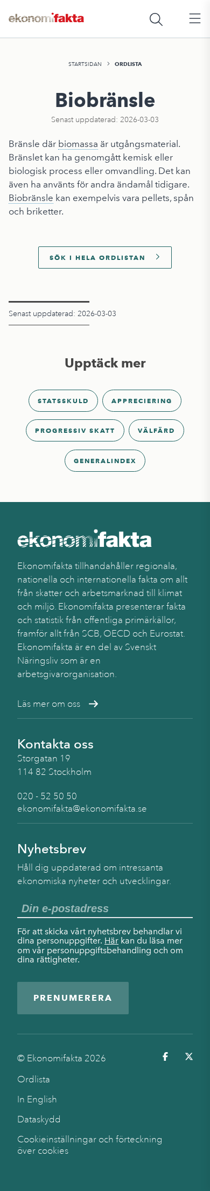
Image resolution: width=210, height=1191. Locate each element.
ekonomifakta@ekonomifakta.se (82, 808)
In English (37, 1099)
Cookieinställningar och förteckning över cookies (90, 1145)
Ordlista (128, 64)
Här (111, 940)
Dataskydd (39, 1119)
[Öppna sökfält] (156, 19)
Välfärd (156, 430)
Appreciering (141, 401)
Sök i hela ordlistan (97, 257)
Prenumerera (73, 998)
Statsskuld (63, 401)
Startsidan (85, 64)
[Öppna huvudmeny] (194, 19)
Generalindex (105, 461)
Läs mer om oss (48, 704)
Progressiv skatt (75, 430)
